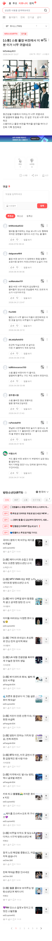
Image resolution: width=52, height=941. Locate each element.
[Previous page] (11, 928)
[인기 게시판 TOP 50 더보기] (46, 26)
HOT (16, 500)
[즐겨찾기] (25, 492)
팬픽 (31, 3)
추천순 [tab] (11, 216)
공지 (47, 500)
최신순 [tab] (20, 216)
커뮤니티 (23, 3)
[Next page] (41, 928)
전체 (7, 500)
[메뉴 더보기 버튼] (4, 17)
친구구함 (36, 500)
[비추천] (17, 240)
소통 (25, 500)
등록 (42, 206)
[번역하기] (45, 40)
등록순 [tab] (30, 216)
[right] (49, 499)
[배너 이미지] (26, 139)
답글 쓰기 (28, 239)
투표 (15, 3)
